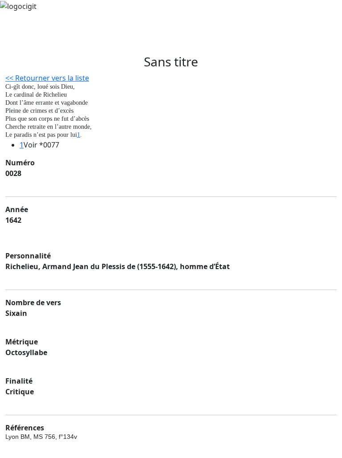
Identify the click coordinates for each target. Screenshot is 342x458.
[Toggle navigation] (28, 42)
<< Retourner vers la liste (47, 78)
